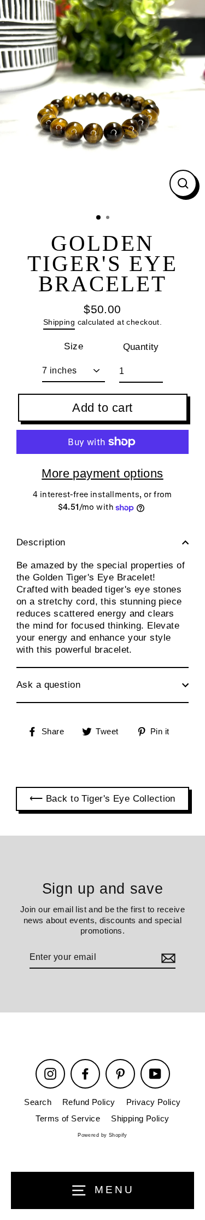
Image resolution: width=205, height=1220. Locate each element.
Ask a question (48, 685)
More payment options (102, 473)
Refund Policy (88, 1102)
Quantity (141, 347)
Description (41, 542)
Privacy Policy (153, 1102)
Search (37, 1102)
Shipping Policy (140, 1118)
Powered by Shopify (102, 1135)
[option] (102, 102)
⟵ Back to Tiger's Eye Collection (102, 798)
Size (73, 346)
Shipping (59, 322)
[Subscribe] (166, 958)
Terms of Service (68, 1118)
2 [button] (109, 218)
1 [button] (99, 218)
